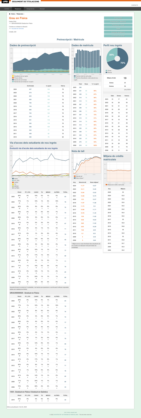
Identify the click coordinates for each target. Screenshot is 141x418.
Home (13, 14)
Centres (7, 9)
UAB (5, 1)
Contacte (134, 5)
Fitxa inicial (118, 18)
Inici (65, 412)
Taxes (118, 28)
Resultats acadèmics (118, 32)
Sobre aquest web (72, 412)
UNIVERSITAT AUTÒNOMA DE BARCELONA (66, 414)
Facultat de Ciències (17, 28)
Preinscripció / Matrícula (118, 21)
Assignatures (30, 9)
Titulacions (18, 9)
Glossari (42, 9)
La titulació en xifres (118, 36)
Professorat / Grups (118, 25)
